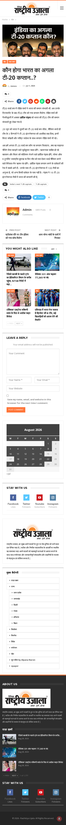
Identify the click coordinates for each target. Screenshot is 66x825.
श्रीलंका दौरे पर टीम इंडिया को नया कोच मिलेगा (17, 236)
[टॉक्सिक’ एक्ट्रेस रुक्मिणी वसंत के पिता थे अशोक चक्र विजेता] (19, 297)
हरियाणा (16, 617)
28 (40, 464)
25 (18, 464)
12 (25, 453)
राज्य (13, 586)
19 (25, 459)
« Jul (8, 473)
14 (40, 453)
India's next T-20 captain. (21, 184)
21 (40, 459)
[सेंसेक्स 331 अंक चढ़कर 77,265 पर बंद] (47, 262)
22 (48, 459)
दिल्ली (16, 604)
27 (33, 464)
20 (33, 459)
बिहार (15, 623)
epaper (15, 666)
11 (18, 453)
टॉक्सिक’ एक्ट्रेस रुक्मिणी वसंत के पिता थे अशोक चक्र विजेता (40, 762)
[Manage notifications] (59, 818)
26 (25, 464)
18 (18, 459)
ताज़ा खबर (12, 62)
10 (10, 453)
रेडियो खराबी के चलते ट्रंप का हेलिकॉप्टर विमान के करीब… (39, 735)
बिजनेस (13, 635)
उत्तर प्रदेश (17, 592)
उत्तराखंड (17, 598)
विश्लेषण (14, 629)
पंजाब (15, 611)
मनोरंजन (14, 647)
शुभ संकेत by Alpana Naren (23, 660)
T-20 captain (41, 184)
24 (10, 464)
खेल (5, 62)
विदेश (13, 641)
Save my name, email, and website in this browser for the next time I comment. (29, 401)
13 (33, 453)
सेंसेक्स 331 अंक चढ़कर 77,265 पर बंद (33, 748)
